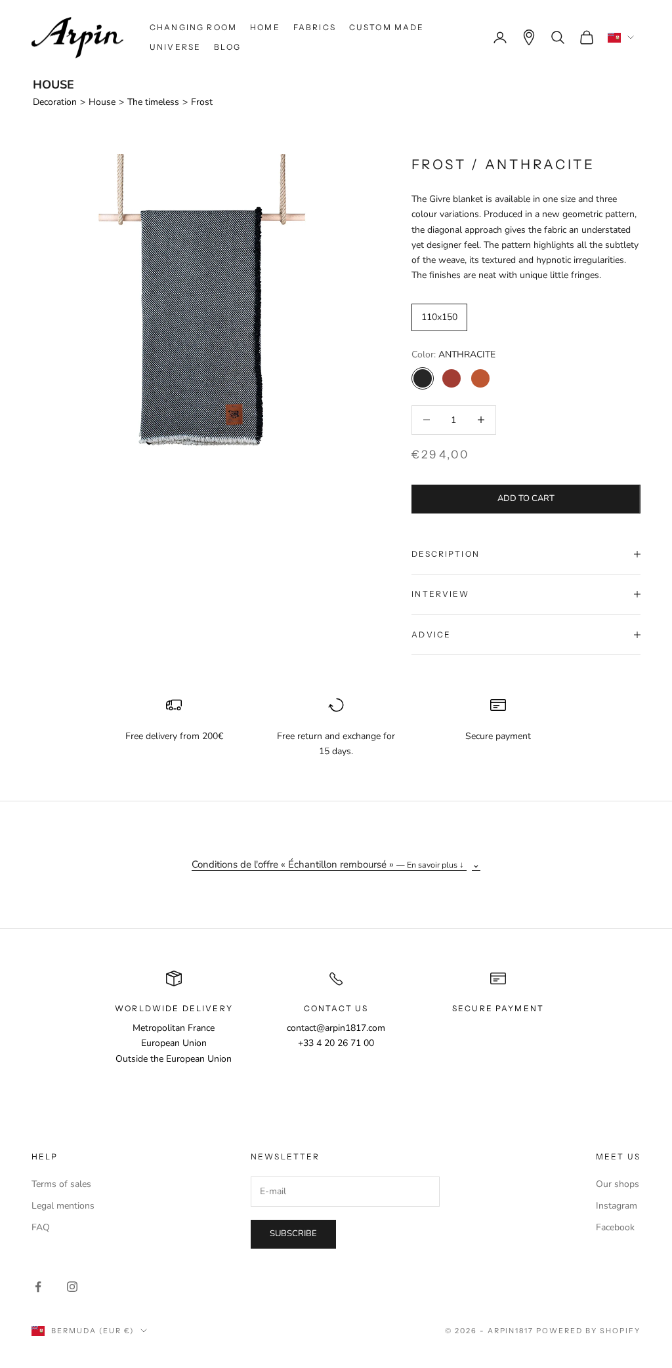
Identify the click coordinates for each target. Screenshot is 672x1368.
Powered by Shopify (588, 1330)
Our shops (617, 1184)
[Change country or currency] (621, 38)
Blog (227, 47)
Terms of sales (61, 1184)
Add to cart (526, 498)
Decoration (55, 102)
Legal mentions (63, 1205)
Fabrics (314, 27)
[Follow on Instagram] (72, 1286)
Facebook (615, 1227)
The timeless (153, 102)
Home (265, 27)
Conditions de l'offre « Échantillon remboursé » (328, 864)
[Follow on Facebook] (38, 1286)
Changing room (193, 27)
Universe (175, 47)
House (102, 102)
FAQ (41, 1227)
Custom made (387, 27)
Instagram (616, 1205)
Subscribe (293, 1233)
